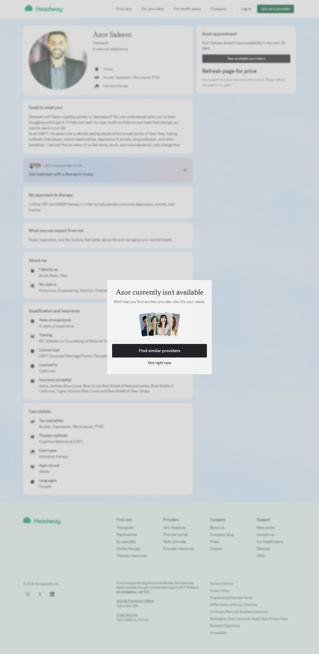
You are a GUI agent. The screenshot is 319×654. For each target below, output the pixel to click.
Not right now (159, 362)
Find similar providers (159, 350)
